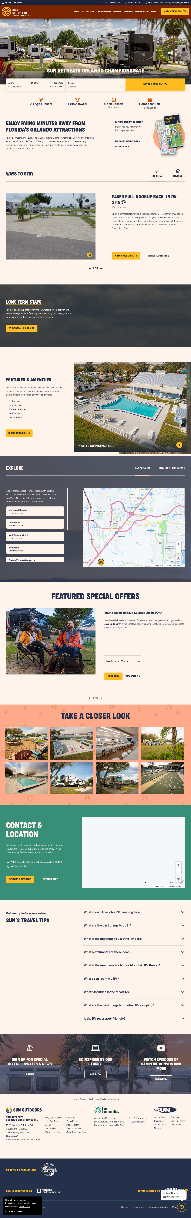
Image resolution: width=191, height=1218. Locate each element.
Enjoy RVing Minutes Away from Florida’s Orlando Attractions (46, 127)
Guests (71, 83)
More (153, 12)
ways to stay (88, 12)
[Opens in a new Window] (52, 1191)
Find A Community (138, 1118)
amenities (128, 12)
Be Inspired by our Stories (95, 1062)
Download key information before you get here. (128, 128)
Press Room (72, 1121)
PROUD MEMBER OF (149, 1191)
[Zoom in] (178, 544)
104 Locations (119, 207)
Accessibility (72, 1124)
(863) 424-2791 (134, 2)
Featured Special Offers (95, 596)
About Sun (159, 1117)
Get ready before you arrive (26, 913)
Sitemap (124, 1207)
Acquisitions (160, 1124)
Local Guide (142, 468)
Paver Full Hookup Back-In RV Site (144, 200)
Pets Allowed (77, 103)
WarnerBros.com (53, 1132)
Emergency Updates (158, 1207)
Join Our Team (52, 1121)
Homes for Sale (150, 103)
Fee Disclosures (74, 1128)
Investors (158, 1120)
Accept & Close (13, 1211)
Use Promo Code (121, 661)
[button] (175, 11)
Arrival (11, 83)
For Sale (117, 12)
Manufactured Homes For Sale (109, 1121)
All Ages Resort (41, 103)
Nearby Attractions (172, 468)
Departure (58, 83)
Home (8, 3)
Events (48, 1124)
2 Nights (34, 83)
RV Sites (157, 176)
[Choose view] (178, 558)
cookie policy (24, 1206)
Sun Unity (175, 1117)
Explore (14, 468)
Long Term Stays (103, 12)
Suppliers (158, 1128)
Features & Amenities (28, 380)
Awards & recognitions (21, 1170)
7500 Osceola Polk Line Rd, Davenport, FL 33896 (168, 2)
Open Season (113, 103)
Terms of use (159, 566)
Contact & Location (24, 830)
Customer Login (112, 2)
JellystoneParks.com (76, 1132)
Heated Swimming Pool (96, 446)
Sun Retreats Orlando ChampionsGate (95, 71)
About (77, 12)
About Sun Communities (106, 1118)
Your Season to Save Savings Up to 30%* (133, 613)
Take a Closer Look (95, 716)
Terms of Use (139, 1207)
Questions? (12, 1136)
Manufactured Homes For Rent (109, 1125)
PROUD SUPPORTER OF (19, 1191)
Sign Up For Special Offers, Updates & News (30, 1062)
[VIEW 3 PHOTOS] (89, 254)
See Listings (150, 107)
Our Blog (70, 1117)
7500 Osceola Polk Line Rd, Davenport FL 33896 (36, 862)
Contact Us (50, 1128)
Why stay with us (53, 1117)
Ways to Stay (20, 174)
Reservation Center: (15, 1139)
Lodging (177, 176)
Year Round (113, 107)
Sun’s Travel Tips (27, 920)
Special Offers (142, 12)
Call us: (9, 1132)
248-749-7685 (33, 1139)
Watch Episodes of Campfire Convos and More (161, 1064)
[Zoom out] (178, 550)
